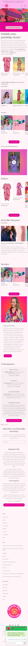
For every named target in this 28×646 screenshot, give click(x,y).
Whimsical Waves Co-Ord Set (18, 73)
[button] (2, 5)
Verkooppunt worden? (14, 420)
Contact (5, 567)
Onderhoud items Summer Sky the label (13, 545)
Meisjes (4, 528)
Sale (4, 537)
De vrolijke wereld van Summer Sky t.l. (12, 576)
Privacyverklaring (7, 565)
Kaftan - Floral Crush (5, 73)
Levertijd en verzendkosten (9, 562)
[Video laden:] (14, 162)
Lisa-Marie (7, 394)
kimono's (23, 49)
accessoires (12, 52)
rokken (11, 51)
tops (6, 51)
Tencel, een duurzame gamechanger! (12, 243)
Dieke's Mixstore (10, 372)
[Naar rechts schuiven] (16, 79)
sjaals (18, 49)
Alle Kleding (5, 517)
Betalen (4, 556)
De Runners (8, 383)
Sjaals (4, 520)
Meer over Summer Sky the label (14, 505)
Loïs (14, 131)
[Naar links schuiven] (11, 79)
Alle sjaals (5, 590)
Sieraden (3, 105)
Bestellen (5, 553)
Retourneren (6, 559)
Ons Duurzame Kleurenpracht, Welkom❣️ (13, 573)
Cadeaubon (6, 534)
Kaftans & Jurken (17, 105)
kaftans (3, 51)
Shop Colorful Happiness (14, 27)
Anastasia (3, 131)
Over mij (8, 355)
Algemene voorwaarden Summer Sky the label (13, 549)
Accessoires (6, 526)
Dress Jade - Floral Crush (18, 197)
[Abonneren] (23, 441)
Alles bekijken (4, 86)
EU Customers (6, 570)
